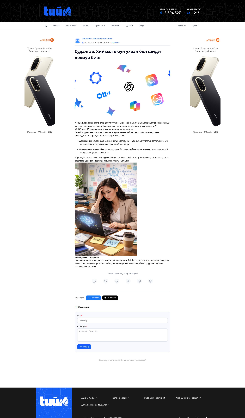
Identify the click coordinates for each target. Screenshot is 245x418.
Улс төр (56, 25)
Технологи (115, 25)
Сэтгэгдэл (82, 326)
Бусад (194, 25)
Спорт (141, 25)
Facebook (95, 298)
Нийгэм (86, 25)
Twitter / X (111, 298)
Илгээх (86, 347)
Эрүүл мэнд (100, 25)
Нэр (79, 315)
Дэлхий (129, 25)
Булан (180, 25)
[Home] (46, 25)
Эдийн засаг (71, 25)
